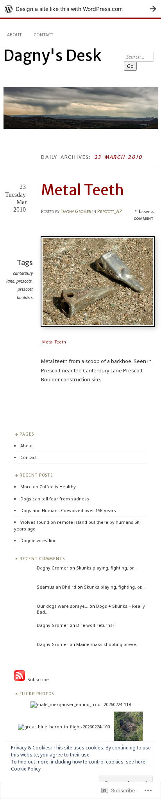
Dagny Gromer (76, 211)
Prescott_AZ (109, 211)
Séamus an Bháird (56, 587)
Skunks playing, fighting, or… (106, 568)
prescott (24, 281)
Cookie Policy (26, 768)
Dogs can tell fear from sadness (54, 499)
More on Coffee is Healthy (48, 486)
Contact (44, 34)
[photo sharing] (99, 324)
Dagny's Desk (52, 55)
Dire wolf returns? (95, 625)
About (14, 34)
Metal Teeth (82, 190)
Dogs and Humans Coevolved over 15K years (68, 510)
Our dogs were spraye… (62, 606)
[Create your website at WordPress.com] (80, 9)
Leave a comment (144, 214)
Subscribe (37, 679)
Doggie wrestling (38, 540)
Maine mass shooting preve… (108, 644)
